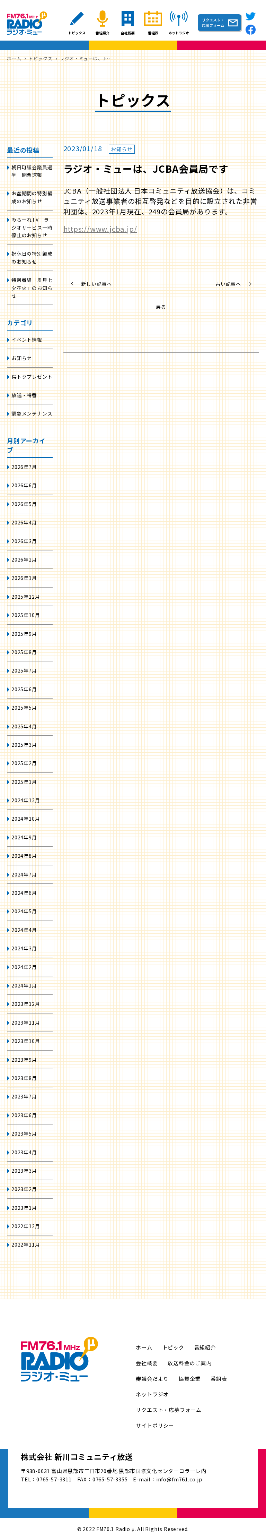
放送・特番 (24, 395)
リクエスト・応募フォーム (169, 1409)
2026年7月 (24, 466)
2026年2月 (24, 559)
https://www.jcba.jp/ (100, 229)
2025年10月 (25, 614)
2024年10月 (25, 818)
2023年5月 (24, 1133)
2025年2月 (24, 763)
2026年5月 (24, 503)
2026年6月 (24, 485)
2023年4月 (24, 1152)
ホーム (144, 1347)
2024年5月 (24, 911)
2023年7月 (24, 1096)
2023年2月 (24, 1189)
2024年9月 (24, 837)
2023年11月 (25, 1022)
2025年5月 (24, 707)
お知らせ (21, 357)
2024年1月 (24, 985)
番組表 (219, 1378)
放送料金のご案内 (189, 1363)
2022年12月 (25, 1226)
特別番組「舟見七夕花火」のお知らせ (31, 287)
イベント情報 (26, 339)
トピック (173, 1347)
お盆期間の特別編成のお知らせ (31, 197)
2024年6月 (24, 892)
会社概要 (147, 1363)
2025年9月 (24, 633)
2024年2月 (24, 967)
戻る (161, 306)
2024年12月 (25, 800)
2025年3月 (24, 744)
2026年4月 (24, 522)
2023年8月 (24, 1078)
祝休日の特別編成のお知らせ (31, 257)
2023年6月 (24, 1115)
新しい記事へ (96, 283)
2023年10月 (25, 1040)
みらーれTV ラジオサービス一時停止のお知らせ (31, 227)
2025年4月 (24, 726)
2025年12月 (25, 596)
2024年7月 (24, 874)
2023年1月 (24, 1207)
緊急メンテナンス (31, 413)
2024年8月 (24, 855)
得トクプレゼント (31, 376)
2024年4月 (24, 929)
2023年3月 (24, 1170)
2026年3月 (24, 541)
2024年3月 (24, 948)
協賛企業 (190, 1378)
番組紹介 (205, 1347)
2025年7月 (24, 670)
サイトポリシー (155, 1425)
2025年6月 (24, 689)
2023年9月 (24, 1059)
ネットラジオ (152, 1394)
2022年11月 (25, 1244)
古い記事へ (228, 283)
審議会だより (152, 1378)
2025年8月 (24, 652)
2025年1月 (24, 781)
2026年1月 (24, 577)
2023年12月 (25, 1003)
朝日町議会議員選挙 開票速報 (31, 171)
